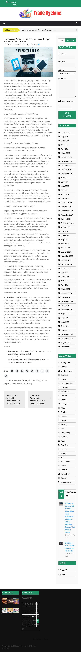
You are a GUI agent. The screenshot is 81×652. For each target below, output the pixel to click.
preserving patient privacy (24, 384)
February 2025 (66, 203)
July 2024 (64, 231)
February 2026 (66, 157)
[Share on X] (17, 371)
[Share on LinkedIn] (22, 371)
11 (26, 617)
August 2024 (65, 227)
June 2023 (65, 277)
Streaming (64, 470)
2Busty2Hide (66, 363)
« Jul (23, 632)
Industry (64, 425)
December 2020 (67, 347)
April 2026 (65, 149)
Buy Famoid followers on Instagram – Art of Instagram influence (38, 399)
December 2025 (67, 161)
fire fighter (65, 404)
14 (33, 617)
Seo (62, 457)
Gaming (63, 412)
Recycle (64, 449)
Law (62, 429)
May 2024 (64, 240)
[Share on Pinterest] (32, 371)
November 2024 (67, 215)
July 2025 (64, 182)
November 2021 (67, 339)
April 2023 (65, 285)
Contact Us (64, 570)
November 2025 (67, 165)
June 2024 (65, 236)
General (64, 416)
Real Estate (65, 445)
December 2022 (67, 301)
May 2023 (64, 281)
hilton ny (13, 384)
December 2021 (67, 334)
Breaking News (16, 380)
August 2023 (65, 268)
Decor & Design (67, 383)
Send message (67, 114)
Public (63, 441)
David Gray (34, 44)
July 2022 (64, 318)
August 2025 (65, 178)
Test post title (13, 357)
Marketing (64, 437)
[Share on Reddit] (37, 371)
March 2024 (65, 248)
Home (62, 575)
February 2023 (66, 293)
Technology (65, 474)
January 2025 (66, 207)
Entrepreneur (65, 392)
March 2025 (65, 198)
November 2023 (67, 256)
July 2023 (64, 273)
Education (64, 387)
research (64, 453)
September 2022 (67, 310)
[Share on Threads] (47, 371)
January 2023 (66, 297)
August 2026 (65, 133)
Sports (63, 466)
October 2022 (66, 306)
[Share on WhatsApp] (27, 371)
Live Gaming (65, 433)
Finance (64, 400)
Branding (64, 367)
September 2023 (67, 264)
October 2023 (66, 260)
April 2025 (65, 194)
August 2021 (65, 343)
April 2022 (65, 326)
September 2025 (67, 174)
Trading (63, 478)
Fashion (64, 396)
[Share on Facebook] (12, 371)
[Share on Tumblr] (42, 371)
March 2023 (65, 289)
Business (64, 375)
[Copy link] (6, 376)
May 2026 (64, 145)
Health (63, 420)
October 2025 (66, 170)
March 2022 (65, 330)
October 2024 (66, 219)
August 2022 (65, 314)
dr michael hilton (34, 380)
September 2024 (67, 223)
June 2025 (65, 186)
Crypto (63, 379)
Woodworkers (66, 482)
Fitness (64, 408)
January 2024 (66, 252)
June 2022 (65, 322)
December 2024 (67, 211)
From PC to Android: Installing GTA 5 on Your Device (13, 399)
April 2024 (65, 244)
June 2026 (65, 141)
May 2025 (64, 190)
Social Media (66, 462)
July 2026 (64, 137)
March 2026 (65, 153)
